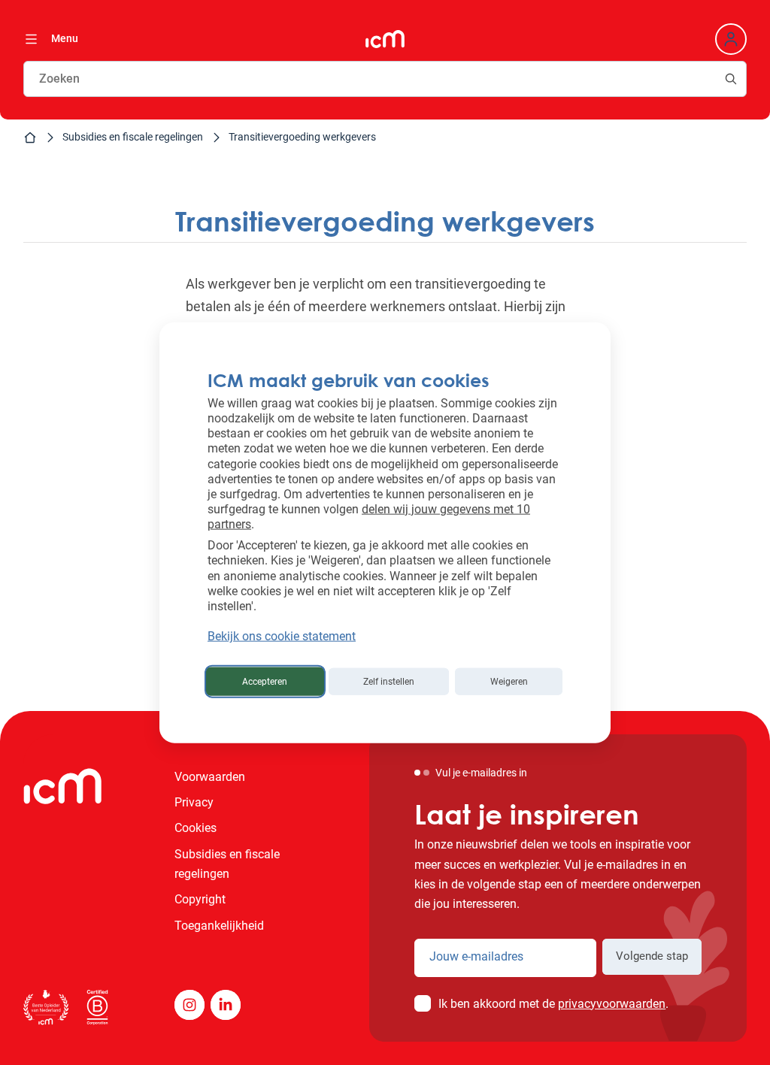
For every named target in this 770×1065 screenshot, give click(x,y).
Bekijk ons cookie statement (282, 636)
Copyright (200, 899)
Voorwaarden (209, 777)
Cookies (195, 828)
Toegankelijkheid (219, 925)
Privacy (194, 802)
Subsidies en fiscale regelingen (132, 137)
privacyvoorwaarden (611, 1004)
